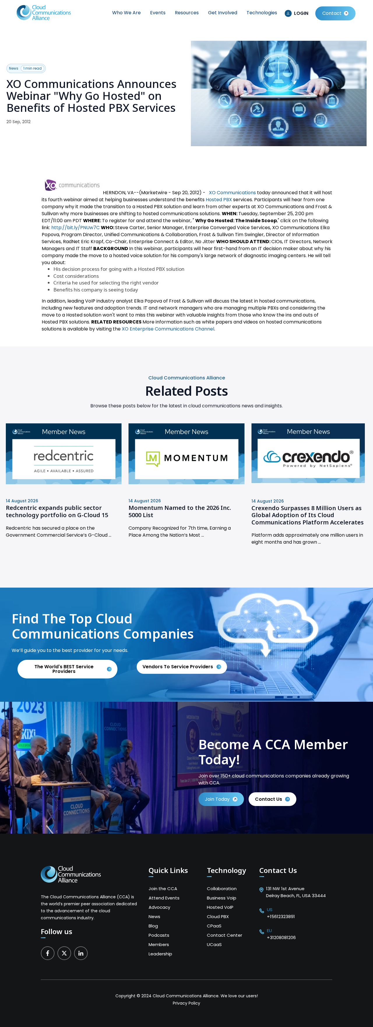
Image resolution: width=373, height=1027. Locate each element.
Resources (187, 12)
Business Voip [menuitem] (221, 898)
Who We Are (126, 12)
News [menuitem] (154, 916)
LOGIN (301, 13)
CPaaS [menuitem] (214, 926)
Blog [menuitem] (153, 926)
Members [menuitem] (159, 944)
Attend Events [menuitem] (164, 898)
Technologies (262, 12)
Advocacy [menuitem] (159, 907)
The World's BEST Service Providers (64, 669)
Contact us (268, 799)
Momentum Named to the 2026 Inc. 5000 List (180, 511)
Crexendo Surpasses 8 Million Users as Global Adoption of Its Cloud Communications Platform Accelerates (307, 515)
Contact (332, 13)
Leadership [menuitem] (160, 954)
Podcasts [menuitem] (159, 935)
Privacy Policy (186, 1003)
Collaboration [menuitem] (222, 888)
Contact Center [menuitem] (224, 935)
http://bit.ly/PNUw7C (75, 227)
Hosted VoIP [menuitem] (220, 907)
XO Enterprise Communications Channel (168, 329)
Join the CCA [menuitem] (163, 888)
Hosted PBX (219, 199)
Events (158, 12)
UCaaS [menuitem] (214, 944)
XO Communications (232, 192)
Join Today (217, 799)
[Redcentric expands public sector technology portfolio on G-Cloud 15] (64, 482)
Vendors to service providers (178, 666)
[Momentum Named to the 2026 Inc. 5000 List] (186, 482)
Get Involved (222, 12)
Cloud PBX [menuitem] (218, 916)
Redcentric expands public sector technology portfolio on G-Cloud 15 (57, 511)
